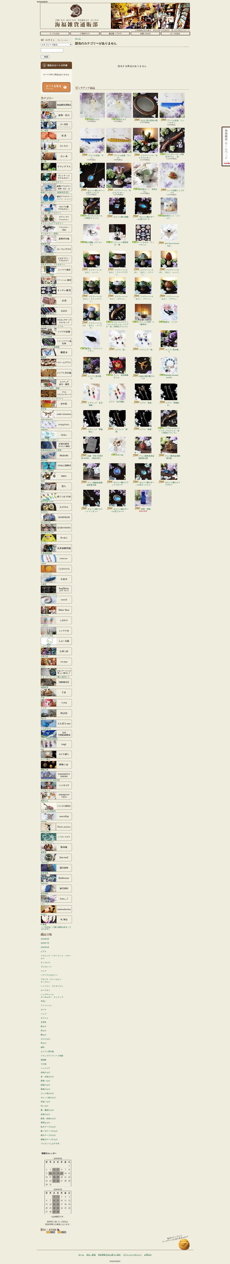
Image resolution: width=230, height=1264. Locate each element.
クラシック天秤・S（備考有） (146, 323)
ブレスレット (46, 967)
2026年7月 (45, 943)
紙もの (43, 1026)
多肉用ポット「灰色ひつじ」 (148, 190)
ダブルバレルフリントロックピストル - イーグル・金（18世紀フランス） (117, 324)
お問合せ (145, 33)
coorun (43, 563)
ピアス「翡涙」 (146, 403)
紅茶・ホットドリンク (50, 141)
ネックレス (45, 962)
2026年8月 (45, 939)
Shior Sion (45, 615)
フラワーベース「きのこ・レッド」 (92, 271)
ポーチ (43, 1010)
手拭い (43, 1001)
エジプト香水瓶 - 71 (172, 351)
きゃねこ (44, 543)
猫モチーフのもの (48, 1135)
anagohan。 (45, 429)
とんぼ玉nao (46, 728)
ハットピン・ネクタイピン (52, 986)
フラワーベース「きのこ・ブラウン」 (169, 297)
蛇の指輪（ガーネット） (94, 243)
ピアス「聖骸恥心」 (172, 404)
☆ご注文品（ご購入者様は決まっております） (56, 928)
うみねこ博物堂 (47, 471)
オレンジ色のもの (48, 1098)
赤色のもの (45, 1072)
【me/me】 (45, 863)
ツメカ (43, 708)
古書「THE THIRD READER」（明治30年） (92, 457)
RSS (50, 1232)
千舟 (42, 698)
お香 (42, 306)
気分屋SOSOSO (47, 533)
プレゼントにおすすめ (50, 1143)
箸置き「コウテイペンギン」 (94, 349)
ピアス (43, 951)
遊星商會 (44, 873)
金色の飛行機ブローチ (146, 377)
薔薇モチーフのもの (49, 1139)
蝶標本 (43, 357)
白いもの (44, 1106)
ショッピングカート (175, 33)
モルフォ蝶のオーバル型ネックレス (95, 191)
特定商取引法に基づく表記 (109, 1255)
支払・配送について (85, 33)
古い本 (43, 161)
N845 (43, 481)
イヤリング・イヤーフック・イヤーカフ (56, 957)
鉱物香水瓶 (45, 244)
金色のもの (45, 1114)
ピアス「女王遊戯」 (117, 402)
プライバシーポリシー (132, 1255)
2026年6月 (45, 947)
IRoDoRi (44, 460)
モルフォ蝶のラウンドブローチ (120, 483)
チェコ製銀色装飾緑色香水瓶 (95, 484)
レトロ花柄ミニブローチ (175, 191)
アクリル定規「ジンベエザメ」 (175, 121)
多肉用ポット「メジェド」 (171, 217)
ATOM (61, 1232)
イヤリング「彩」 (146, 350)
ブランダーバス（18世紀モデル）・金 (174, 155)
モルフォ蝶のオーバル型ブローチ (145, 218)
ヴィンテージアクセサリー (52, 182)
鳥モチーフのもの (48, 1127)
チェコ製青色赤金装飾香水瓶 (146, 457)
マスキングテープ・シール (52, 326)
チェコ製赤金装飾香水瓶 (172, 457)
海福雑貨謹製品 (47, 110)
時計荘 (43, 718)
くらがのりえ (46, 574)
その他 (43, 1064)
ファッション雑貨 (48, 285)
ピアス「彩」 (121, 350)
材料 (42, 1047)
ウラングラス (46, 172)
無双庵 (43, 852)
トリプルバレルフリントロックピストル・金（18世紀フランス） (169, 430)
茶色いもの (45, 1102)
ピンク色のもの (47, 1093)
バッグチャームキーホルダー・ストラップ (52, 995)
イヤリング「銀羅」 (121, 430)
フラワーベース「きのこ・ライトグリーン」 (91, 298)
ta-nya (43, 667)
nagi (42, 749)
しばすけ (44, 625)
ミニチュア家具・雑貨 (50, 388)
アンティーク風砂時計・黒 (119, 243)
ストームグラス (47, 368)
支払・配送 (91, 1255)
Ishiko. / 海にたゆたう (50, 440)
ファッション (46, 1005)
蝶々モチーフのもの (49, 1131)
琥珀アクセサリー (48, 203)
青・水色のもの (47, 1077)
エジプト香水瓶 (47, 378)
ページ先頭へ (184, 1246)
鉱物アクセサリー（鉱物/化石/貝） (55, 192)
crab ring (120, 455)
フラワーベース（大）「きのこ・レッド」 (169, 271)
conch (43, 605)
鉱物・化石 (45, 120)
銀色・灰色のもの (48, 1118)
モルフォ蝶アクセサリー (51, 213)
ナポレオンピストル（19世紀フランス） (92, 217)
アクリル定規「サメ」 (95, 156)
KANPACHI (46, 522)
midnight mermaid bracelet (171, 376)
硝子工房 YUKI (47, 502)
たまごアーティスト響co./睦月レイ (55, 677)
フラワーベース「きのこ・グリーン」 (143, 297)
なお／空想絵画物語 (49, 739)
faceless (43, 914)
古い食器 (44, 130)
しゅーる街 (45, 646)
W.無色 (43, 924)
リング (43, 971)
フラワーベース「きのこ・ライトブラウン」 (117, 272)
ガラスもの (45, 1039)
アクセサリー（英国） (50, 233)
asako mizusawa (47, 419)
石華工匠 (44, 656)
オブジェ (44, 1018)
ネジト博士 (45, 759)
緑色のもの (45, 1085)
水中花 (43, 409)
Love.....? (44, 904)
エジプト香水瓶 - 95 (95, 377)
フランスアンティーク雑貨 (52, 1056)
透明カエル (95, 119)
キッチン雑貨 (46, 295)
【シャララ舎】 (47, 636)
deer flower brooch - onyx (172, 244)
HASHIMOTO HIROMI (50, 780)
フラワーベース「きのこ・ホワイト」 (118, 297)
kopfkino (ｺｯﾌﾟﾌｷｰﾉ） (49, 594)
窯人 (42, 491)
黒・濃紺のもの (47, 1110)
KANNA (44, 512)
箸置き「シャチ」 (171, 322)
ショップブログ (115, 33)
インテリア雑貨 (47, 275)
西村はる (44, 801)
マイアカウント (55, 40)
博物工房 (44, 770)
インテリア (45, 1068)
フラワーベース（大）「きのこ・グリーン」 (143, 272)
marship (44, 821)
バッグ (43, 1014)
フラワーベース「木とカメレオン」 (148, 156)
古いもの (44, 151)
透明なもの (45, 1123)
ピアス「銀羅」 (146, 429)
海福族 (43, 1060)
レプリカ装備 (46, 337)
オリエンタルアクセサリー (52, 223)
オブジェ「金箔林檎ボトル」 (119, 376)
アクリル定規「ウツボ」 (122, 156)
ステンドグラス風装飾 (50, 347)
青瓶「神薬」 (146, 509)
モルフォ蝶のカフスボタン (172, 483)
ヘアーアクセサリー (49, 975)
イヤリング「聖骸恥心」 (95, 430)
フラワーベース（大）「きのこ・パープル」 (91, 325)
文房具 (43, 316)
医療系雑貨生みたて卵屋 (51, 450)
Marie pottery (46, 832)
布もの (43, 1030)
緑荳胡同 (44, 893)
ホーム (55, 33)
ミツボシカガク (47, 842)
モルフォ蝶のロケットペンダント (94, 510)
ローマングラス (47, 254)
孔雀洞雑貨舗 (46, 553)
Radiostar (44, 883)
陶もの (43, 1035)
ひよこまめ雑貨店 (48, 811)
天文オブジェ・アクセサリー (53, 264)
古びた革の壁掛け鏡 (149, 120)
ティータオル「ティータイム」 (145, 243)
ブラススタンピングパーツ (52, 398)
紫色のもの (45, 1089)
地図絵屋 (44, 687)
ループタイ (45, 990)
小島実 (43, 584)
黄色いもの (45, 1081)
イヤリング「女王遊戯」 (95, 404)
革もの (43, 1043)
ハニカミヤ (45, 790)
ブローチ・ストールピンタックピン (51, 980)
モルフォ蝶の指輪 (120, 217)
